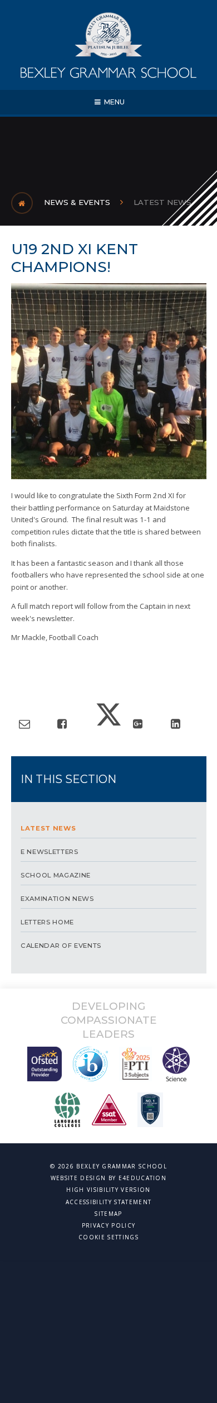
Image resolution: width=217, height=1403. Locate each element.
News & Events (77, 202)
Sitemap (108, 1214)
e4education (143, 1178)
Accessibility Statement (108, 1202)
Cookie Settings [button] (108, 1237)
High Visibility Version (108, 1190)
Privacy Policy (108, 1225)
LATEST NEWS (162, 202)
